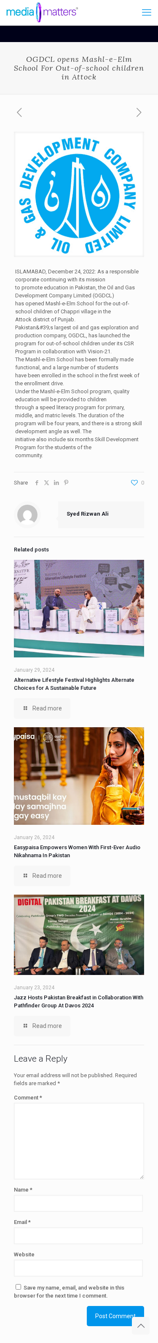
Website (24, 1254)
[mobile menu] (146, 12)
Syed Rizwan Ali (88, 514)
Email (22, 1222)
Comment (28, 1097)
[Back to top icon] (141, 1326)
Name (23, 1190)
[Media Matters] (42, 12)
